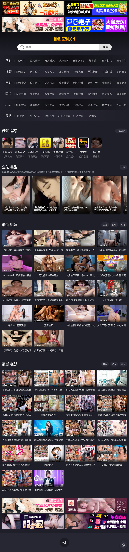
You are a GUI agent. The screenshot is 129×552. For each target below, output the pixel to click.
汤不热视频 (64, 116)
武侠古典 (64, 105)
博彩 (8, 61)
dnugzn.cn (64, 39)
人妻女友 (50, 105)
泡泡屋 (92, 116)
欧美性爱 (64, 83)
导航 (8, 116)
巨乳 (114, 224)
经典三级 (93, 83)
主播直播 (107, 71)
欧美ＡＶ (50, 71)
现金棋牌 (107, 60)
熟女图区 (107, 94)
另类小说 (93, 105)
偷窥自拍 (21, 94)
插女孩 (21, 116)
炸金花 (92, 60)
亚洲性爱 (21, 83)
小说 (8, 105)
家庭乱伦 (35, 105)
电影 (8, 83)
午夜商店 (35, 116)
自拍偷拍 (35, 71)
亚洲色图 (35, 94)
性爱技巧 (121, 105)
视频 (8, 72)
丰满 (105, 364)
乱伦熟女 (107, 83)
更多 (123, 224)
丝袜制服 (93, 71)
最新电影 (9, 364)
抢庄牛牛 (121, 60)
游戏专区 (64, 60)
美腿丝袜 (78, 94)
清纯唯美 (93, 94)
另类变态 (121, 83)
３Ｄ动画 (64, 71)
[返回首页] (123, 545)
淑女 (114, 364)
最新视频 (9, 224)
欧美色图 (50, 94)
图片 (8, 94)
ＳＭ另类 (121, 71)
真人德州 (35, 60)
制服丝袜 (78, 83)
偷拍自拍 (35, 83)
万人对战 (50, 60)
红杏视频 (78, 116)
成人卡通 (50, 83)
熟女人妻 (78, 71)
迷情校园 (78, 105)
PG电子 (21, 60)
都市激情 (21, 105)
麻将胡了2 (78, 60)
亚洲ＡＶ (21, 71)
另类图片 (121, 94)
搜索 (105, 47)
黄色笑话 (107, 105)
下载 (123, 167)
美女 (105, 224)
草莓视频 (50, 116)
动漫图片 (64, 94)
